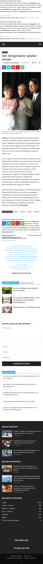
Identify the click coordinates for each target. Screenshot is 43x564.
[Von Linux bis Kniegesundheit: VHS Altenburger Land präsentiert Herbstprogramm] (7, 300)
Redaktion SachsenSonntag (11, 62)
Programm (36, 211)
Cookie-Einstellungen (16, 556)
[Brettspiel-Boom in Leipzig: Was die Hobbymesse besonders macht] (7, 443)
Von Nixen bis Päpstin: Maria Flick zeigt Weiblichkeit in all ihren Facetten (21, 377)
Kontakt (26, 558)
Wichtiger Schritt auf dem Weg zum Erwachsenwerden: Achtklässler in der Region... (26, 468)
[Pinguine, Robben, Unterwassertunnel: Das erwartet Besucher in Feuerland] (7, 433)
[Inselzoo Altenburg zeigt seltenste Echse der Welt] (7, 290)
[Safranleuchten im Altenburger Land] (7, 309)
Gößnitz (16, 211)
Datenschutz (27, 556)
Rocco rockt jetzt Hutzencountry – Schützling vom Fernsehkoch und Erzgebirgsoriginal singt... (24, 488)
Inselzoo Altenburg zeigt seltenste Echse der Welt (18, 401)
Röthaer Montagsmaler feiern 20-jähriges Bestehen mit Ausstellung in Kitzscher (20, 393)
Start (3, 49)
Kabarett (22, 211)
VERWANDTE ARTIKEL (10, 283)
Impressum (33, 558)
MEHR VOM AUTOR (26, 283)
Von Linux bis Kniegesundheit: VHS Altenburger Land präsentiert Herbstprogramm (26, 300)
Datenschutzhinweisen (32, 18)
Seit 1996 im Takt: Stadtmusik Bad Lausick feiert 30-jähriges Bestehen (19, 385)
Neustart (29, 211)
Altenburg (9, 49)
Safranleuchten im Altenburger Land (26, 307)
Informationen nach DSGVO (14, 558)
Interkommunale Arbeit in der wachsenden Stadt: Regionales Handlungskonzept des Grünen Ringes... (27, 478)
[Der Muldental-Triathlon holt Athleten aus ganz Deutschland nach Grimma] (7, 452)
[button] (40, 44)
